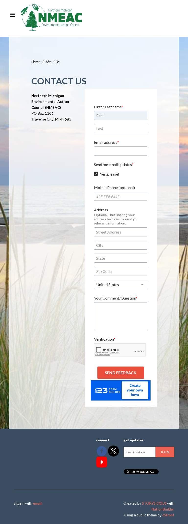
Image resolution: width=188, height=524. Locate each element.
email (37, 503)
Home (35, 61)
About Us (52, 61)
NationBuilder (162, 509)
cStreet (168, 515)
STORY (154, 503)
